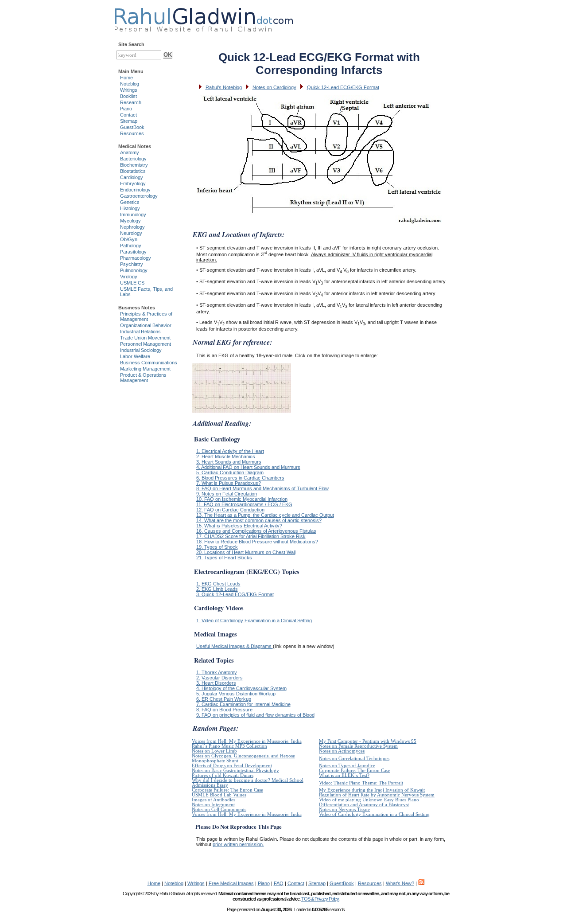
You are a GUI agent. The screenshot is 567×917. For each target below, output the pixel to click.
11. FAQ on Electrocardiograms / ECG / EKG (244, 504)
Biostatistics (133, 171)
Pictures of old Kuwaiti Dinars (222, 775)
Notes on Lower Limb (214, 751)
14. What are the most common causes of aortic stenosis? (259, 520)
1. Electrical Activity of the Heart (230, 451)
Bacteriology (133, 158)
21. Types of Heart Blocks (224, 557)
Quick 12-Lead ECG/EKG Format (343, 87)
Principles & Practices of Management (146, 316)
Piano (126, 108)
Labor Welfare (135, 356)
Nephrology (132, 227)
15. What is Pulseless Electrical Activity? (239, 525)
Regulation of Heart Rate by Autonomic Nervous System (377, 794)
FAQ (279, 883)
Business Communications (148, 362)
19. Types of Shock (217, 547)
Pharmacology (135, 258)
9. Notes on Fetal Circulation (226, 493)
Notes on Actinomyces (342, 751)
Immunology (133, 214)
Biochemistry (134, 165)
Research (130, 102)
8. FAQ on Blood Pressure (224, 709)
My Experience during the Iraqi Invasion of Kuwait (372, 790)
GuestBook (132, 127)
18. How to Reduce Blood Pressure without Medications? (257, 541)
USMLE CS (132, 282)
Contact (128, 114)
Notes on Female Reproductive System (358, 746)
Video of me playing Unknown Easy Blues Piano (369, 799)
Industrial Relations (140, 331)
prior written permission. (238, 844)
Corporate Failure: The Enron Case (354, 770)
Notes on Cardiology (274, 87)
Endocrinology (135, 189)
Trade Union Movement (145, 337)
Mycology (130, 220)
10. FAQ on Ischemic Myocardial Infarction (241, 499)
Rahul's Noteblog (224, 87)
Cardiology (131, 177)
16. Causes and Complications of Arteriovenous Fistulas (256, 531)
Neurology (131, 233)
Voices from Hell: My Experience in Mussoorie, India (247, 741)
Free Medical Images (231, 883)
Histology (130, 208)
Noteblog (129, 83)
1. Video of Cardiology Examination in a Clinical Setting (254, 620)
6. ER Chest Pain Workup (223, 699)
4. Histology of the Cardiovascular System (241, 688)
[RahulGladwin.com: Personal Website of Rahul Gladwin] (203, 18)
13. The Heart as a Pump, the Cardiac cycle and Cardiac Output (265, 515)
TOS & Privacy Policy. (320, 898)
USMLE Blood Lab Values (219, 794)
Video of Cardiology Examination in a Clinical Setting (374, 814)
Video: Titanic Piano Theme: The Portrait (361, 782)
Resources (132, 133)
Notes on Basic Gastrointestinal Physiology (235, 770)
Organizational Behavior (145, 325)
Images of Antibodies (213, 799)
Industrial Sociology (141, 350)
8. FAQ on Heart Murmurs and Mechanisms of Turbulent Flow (262, 488)
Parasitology (133, 251)
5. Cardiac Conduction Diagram (230, 472)
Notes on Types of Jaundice (347, 765)
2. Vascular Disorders (219, 677)
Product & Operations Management (143, 377)
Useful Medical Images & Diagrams (234, 646)
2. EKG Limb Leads (217, 589)
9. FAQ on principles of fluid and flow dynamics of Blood (255, 715)
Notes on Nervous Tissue (344, 809)
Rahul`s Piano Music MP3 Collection (229, 746)
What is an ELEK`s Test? (344, 775)
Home (126, 77)
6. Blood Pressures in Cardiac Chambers (240, 477)
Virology (128, 276)
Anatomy (129, 152)
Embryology (133, 183)
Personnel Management (145, 344)
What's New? (400, 883)
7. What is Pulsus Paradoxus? (228, 483)
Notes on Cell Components (219, 809)
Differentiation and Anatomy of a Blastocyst (364, 804)
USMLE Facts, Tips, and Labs (146, 291)
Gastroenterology (139, 196)
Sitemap (128, 121)
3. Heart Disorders (216, 683)
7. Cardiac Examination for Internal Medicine (243, 704)
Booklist (128, 96)
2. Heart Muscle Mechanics (225, 456)
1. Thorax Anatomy (216, 672)
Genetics (130, 202)
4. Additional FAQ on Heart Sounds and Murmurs (248, 467)
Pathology (130, 245)
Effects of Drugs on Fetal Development (232, 765)
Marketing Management (145, 368)
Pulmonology (134, 270)
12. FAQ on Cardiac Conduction (230, 509)
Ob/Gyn (128, 239)
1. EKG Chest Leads (218, 583)
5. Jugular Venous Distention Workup (236, 693)
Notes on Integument (213, 804)
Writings (128, 90)
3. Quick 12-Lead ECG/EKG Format (235, 594)
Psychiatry (131, 264)
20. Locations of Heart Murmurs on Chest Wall (245, 552)
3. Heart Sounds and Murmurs (228, 461)
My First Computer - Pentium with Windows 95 (367, 741)
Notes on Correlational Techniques (354, 758)
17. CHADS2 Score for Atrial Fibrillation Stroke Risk (251, 536)
